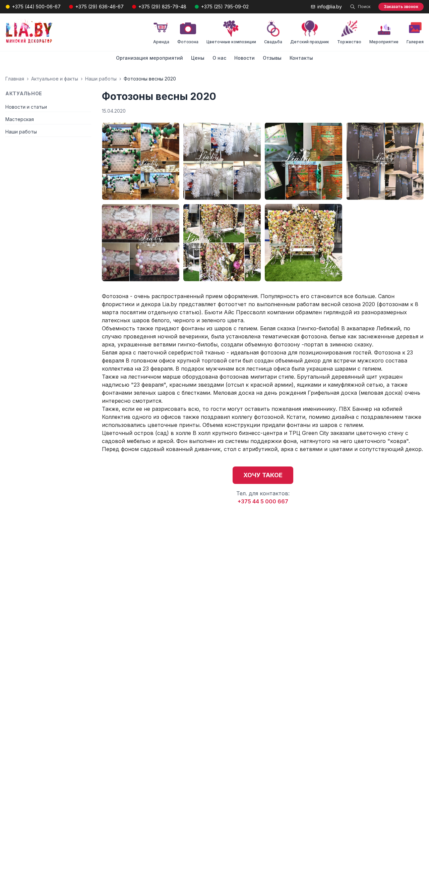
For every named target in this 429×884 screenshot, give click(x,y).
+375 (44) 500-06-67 (36, 6)
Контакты (301, 58)
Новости (244, 58)
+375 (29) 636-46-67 (99, 6)
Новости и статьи (26, 107)
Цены (197, 58)
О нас (219, 58)
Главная (14, 78)
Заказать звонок (401, 6)
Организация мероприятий (149, 58)
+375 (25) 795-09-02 (225, 6)
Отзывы (272, 58)
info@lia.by (329, 6)
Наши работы (101, 78)
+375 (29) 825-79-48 (162, 6)
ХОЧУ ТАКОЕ (263, 475)
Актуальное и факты (54, 78)
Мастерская (19, 119)
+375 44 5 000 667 (263, 501)
